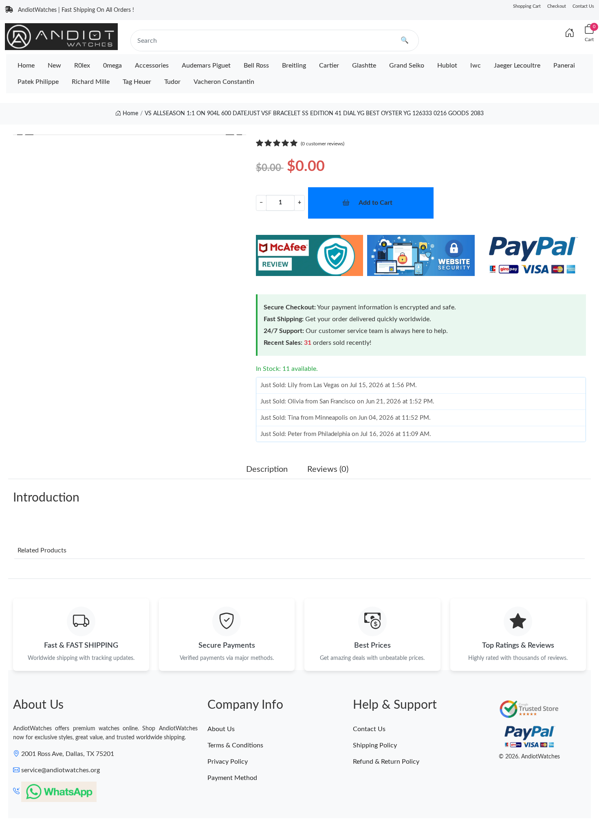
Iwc (475, 65)
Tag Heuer (137, 82)
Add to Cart (375, 202)
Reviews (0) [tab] (327, 469)
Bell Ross (256, 65)
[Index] (570, 33)
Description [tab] (267, 469)
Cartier (329, 65)
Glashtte (364, 65)
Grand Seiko (406, 65)
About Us (221, 729)
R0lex (82, 65)
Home (26, 65)
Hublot (447, 65)
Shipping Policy (375, 745)
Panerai (564, 65)
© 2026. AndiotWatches (529, 757)
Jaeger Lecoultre (517, 65)
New (54, 65)
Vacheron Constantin (224, 82)
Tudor (172, 82)
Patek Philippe (38, 82)
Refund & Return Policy (386, 761)
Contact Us (583, 6)
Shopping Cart (527, 6)
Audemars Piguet (206, 65)
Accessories (152, 65)
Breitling (294, 65)
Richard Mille (91, 82)
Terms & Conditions (235, 745)
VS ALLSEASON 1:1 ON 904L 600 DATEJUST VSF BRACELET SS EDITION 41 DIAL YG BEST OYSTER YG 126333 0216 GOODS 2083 (314, 113)
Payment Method (232, 778)
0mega (112, 65)
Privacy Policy (227, 761)
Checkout (556, 6)
